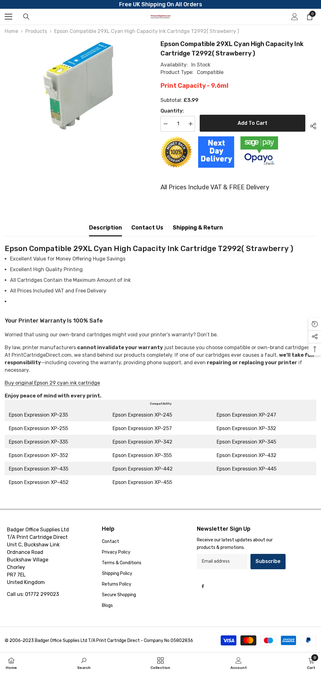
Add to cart (252, 123)
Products (36, 31)
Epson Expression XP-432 (246, 455)
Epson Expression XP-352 (38, 455)
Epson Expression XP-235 (38, 415)
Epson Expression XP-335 (38, 442)
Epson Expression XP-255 (38, 428)
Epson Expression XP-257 (142, 428)
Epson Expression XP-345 (246, 442)
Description (105, 227)
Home (11, 31)
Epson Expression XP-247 (246, 415)
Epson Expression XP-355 (142, 455)
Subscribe (268, 561)
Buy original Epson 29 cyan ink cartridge (52, 383)
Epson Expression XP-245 (142, 415)
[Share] (310, 125)
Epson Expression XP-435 (38, 469)
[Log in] (294, 16)
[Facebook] (203, 586)
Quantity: (172, 111)
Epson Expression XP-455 (142, 482)
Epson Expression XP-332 (246, 428)
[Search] (26, 16)
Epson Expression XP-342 (142, 442)
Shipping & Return (198, 227)
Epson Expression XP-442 (143, 469)
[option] (78, 86)
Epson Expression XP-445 (246, 469)
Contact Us (147, 227)
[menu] (8, 16)
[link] (83, 663)
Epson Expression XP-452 (39, 482)
